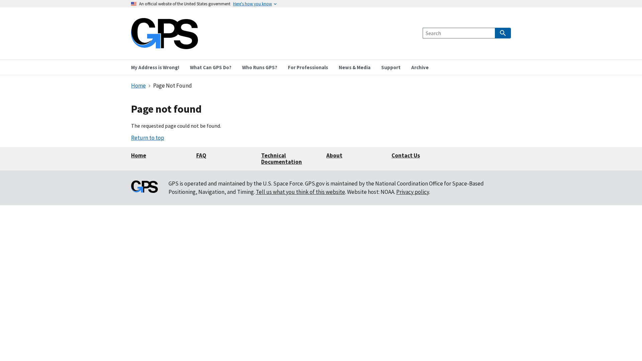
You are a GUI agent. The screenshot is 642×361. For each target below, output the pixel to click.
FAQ (201, 155)
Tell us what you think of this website (300, 192)
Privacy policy (412, 192)
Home (138, 155)
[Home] (164, 45)
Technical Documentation (281, 158)
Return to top (147, 137)
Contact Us (406, 155)
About (334, 155)
